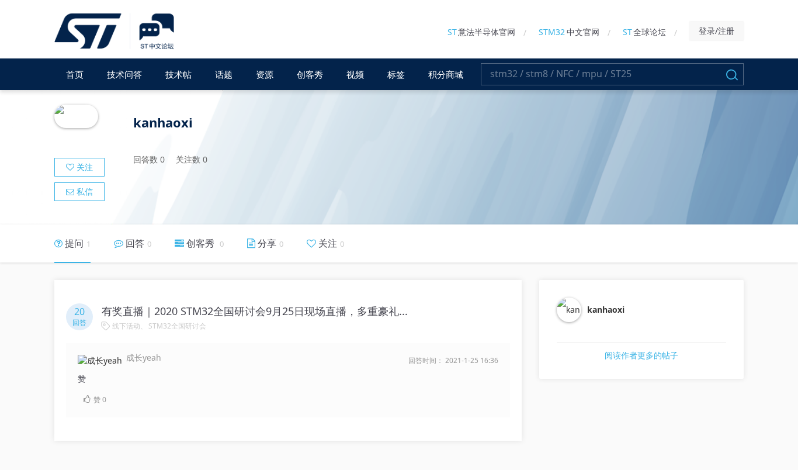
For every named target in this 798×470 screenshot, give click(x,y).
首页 (75, 74)
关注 (83, 166)
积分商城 (445, 74)
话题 (224, 74)
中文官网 (569, 31)
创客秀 (310, 74)
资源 (264, 74)
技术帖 (178, 74)
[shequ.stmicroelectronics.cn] (116, 32)
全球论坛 (644, 31)
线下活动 (126, 326)
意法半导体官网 (481, 31)
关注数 (191, 159)
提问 (77, 243)
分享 (269, 243)
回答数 (149, 159)
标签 (396, 74)
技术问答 (124, 74)
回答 (137, 243)
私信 (83, 191)
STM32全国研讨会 (177, 326)
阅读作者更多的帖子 (641, 355)
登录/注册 (716, 30)
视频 (355, 74)
